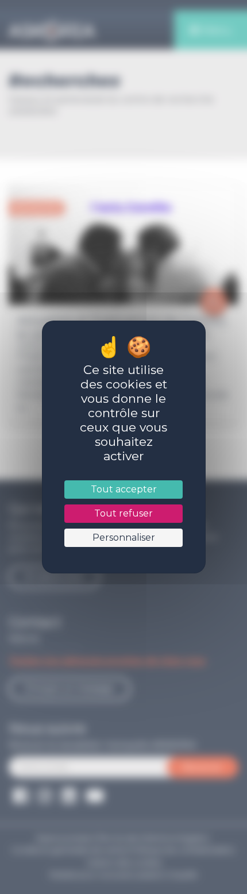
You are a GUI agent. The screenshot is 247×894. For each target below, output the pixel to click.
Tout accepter (123, 489)
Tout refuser (123, 513)
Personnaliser (123, 537)
